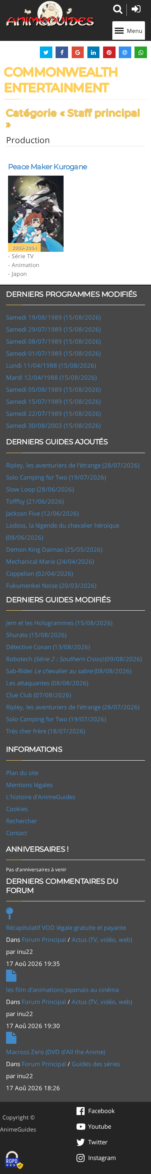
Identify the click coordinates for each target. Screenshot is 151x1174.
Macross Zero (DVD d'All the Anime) (55, 1052)
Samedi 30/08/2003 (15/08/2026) (53, 425)
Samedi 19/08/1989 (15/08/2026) (53, 317)
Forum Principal (44, 939)
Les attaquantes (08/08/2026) (47, 683)
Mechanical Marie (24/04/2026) (50, 561)
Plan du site (22, 773)
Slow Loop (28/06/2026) (40, 489)
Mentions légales (29, 785)
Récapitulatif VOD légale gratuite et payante (66, 927)
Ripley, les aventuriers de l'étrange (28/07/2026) (72, 465)
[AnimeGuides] (50, 13)
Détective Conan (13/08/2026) (48, 647)
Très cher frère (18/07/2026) (45, 731)
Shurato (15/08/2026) (36, 635)
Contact (16, 833)
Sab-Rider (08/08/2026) (68, 671)
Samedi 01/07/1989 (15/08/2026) (53, 353)
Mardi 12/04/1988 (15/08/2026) (51, 377)
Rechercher (21, 821)
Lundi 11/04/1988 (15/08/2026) (51, 365)
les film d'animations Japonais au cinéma (62, 990)
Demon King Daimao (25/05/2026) (54, 549)
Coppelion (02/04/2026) (39, 573)
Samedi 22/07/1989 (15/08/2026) (53, 413)
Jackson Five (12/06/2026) (42, 513)
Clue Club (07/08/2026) (38, 695)
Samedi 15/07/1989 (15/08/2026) (53, 401)
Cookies (17, 809)
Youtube (99, 1126)
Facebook (101, 1111)
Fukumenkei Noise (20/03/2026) (51, 585)
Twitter (98, 1142)
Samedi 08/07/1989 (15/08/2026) (53, 341)
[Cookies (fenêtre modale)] (14, 1160)
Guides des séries (96, 1064)
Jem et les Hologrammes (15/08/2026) (59, 623)
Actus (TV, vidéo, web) (102, 939)
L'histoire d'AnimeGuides (40, 797)
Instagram (102, 1158)
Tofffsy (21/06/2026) (35, 501)
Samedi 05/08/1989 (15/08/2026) (53, 389)
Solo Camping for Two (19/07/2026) (56, 477)
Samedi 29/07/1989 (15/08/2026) (53, 329)
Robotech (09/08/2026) (74, 659)
